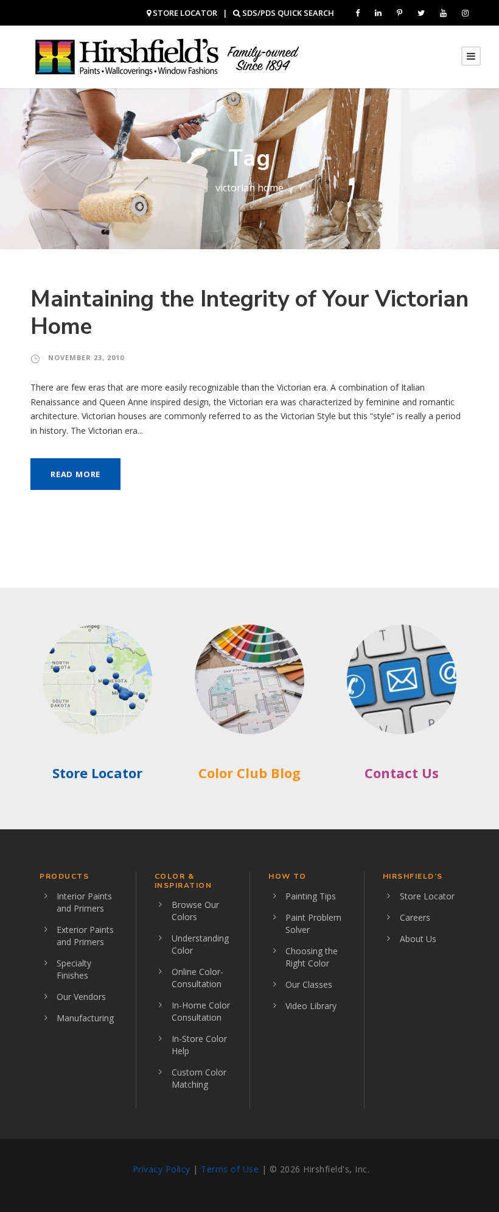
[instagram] (465, 12)
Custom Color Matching (199, 1078)
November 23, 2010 (86, 357)
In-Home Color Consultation (201, 1011)
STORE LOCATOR (184, 12)
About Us (418, 938)
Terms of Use (230, 1169)
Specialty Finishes (74, 969)
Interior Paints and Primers (84, 902)
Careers (415, 917)
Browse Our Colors (195, 911)
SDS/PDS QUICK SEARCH (287, 12)
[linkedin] (378, 12)
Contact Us (402, 773)
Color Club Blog (249, 773)
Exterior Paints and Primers (85, 936)
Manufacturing (85, 1018)
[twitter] (421, 12)
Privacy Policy (161, 1169)
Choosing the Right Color (311, 957)
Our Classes (308, 984)
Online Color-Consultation (197, 978)
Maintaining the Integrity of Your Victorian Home (249, 312)
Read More (75, 474)
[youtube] (443, 12)
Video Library (311, 1006)
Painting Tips (310, 896)
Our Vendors (81, 996)
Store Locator (97, 773)
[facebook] (357, 12)
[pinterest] (399, 12)
